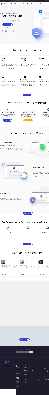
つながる (45, 365)
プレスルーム (46, 366)
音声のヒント (32, 380)
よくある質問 (38, 373)
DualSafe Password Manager (17, 382)
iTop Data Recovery (17, 375)
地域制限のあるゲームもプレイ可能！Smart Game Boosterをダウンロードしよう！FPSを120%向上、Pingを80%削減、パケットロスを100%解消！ (25, 1)
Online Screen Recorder (17, 385)
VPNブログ (32, 371)
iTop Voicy (17, 371)
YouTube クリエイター (46, 372)
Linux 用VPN (25, 377)
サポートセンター (38, 369)
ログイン (40, 3)
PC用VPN (25, 369)
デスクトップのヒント (32, 376)
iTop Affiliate (46, 369)
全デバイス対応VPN (25, 382)
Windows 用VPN (25, 366)
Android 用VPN (25, 372)
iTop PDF (17, 379)
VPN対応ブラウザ (25, 380)
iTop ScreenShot (17, 373)
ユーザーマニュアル (38, 377)
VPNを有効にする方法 (38, 382)
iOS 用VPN (25, 370)
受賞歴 (45, 368)
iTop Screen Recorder (17, 366)
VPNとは (32, 364)
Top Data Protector (17, 378)
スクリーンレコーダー (32, 384)
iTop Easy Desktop (17, 369)
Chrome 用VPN (25, 375)
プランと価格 (17, 388)
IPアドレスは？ (32, 368)
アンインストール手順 (38, 388)
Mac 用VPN (25, 367)
